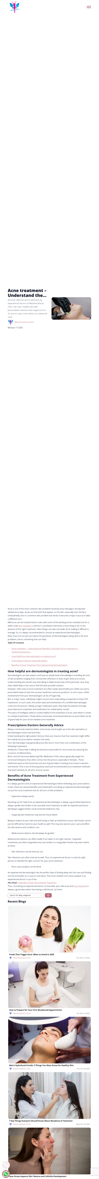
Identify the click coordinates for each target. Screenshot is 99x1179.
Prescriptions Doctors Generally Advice (29, 660)
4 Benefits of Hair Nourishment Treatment (37, 882)
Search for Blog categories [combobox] (20, 895)
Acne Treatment (24, 625)
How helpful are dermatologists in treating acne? (34, 656)
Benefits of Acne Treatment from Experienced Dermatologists (39, 665)
